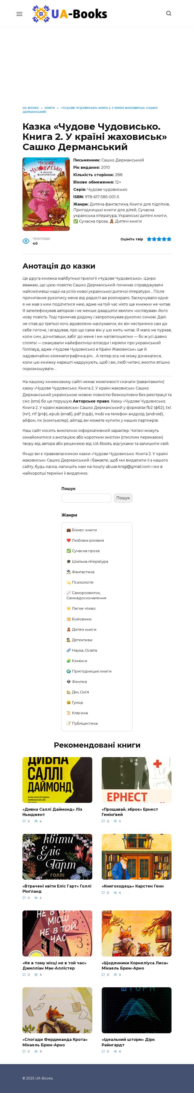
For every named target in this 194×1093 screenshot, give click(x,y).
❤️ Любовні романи (85, 540)
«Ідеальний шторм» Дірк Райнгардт (128, 1042)
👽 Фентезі (76, 681)
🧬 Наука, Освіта (81, 650)
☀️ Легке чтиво (81, 608)
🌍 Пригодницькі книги (89, 671)
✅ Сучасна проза (83, 551)
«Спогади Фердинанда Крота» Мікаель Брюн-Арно (55, 1042)
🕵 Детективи (79, 640)
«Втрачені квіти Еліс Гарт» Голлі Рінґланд (56, 888)
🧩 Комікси (76, 661)
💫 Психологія (79, 582)
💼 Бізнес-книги (81, 530)
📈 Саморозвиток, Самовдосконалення (86, 595)
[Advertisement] (97, 70)
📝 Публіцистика (82, 723)
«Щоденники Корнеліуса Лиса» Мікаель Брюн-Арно (135, 965)
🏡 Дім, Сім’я (77, 692)
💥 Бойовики (79, 619)
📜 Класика (77, 713)
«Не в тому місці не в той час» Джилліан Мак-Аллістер (54, 965)
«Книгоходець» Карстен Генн (133, 886)
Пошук (68, 488)
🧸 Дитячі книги (81, 629)
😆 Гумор (74, 702)
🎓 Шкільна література (87, 561)
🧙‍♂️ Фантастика (80, 572)
